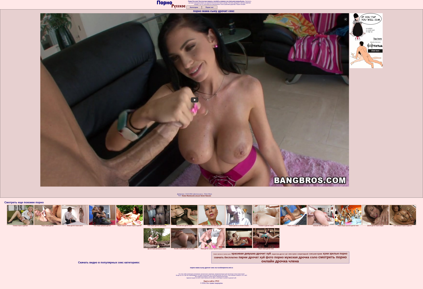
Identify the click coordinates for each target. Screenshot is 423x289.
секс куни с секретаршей (298, 254)
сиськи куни (315, 254)
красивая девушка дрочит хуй (251, 253)
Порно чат (209, 7)
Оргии (202, 195)
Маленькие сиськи (193, 195)
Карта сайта (209, 281)
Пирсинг (208, 195)
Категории (194, 7)
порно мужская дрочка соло (295, 257)
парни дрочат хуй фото (256, 257)
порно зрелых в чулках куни (222, 254)
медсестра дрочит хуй (280, 254)
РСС (217, 281)
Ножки (184, 195)
